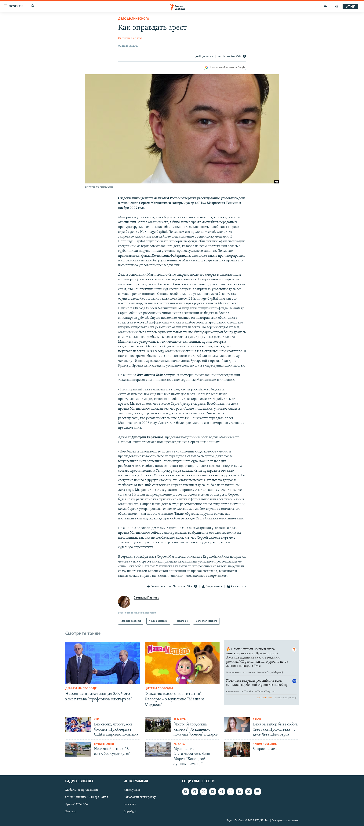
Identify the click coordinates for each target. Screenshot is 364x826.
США (96, 719)
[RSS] (239, 791)
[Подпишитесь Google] (185, 791)
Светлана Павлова (130, 38)
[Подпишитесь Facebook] (194, 791)
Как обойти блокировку (140, 797)
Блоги (257, 719)
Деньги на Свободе (81, 688)
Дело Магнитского (133, 19)
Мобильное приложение (82, 789)
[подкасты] (337, 6)
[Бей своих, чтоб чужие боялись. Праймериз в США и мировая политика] (78, 724)
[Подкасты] (248, 791)
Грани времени (104, 744)
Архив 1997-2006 (76, 804)
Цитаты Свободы (159, 688)
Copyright (130, 811)
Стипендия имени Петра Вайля (86, 797)
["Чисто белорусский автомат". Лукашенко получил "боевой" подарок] (158, 724)
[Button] (204, 56)
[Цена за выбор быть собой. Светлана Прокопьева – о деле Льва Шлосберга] (237, 724)
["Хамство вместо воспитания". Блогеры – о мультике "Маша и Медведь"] (182, 663)
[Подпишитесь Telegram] (221, 791)
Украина (179, 744)
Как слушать (132, 789)
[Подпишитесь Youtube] (212, 791)
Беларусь (179, 719)
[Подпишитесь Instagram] (230, 791)
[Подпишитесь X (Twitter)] (203, 791)
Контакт (70, 811)
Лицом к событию (265, 744)
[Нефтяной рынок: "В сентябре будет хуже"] (78, 749)
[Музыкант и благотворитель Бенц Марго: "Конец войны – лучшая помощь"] (158, 749)
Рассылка (130, 804)
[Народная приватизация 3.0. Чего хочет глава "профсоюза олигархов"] (102, 663)
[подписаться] (257, 791)
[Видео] (325, 6)
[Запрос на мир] (237, 749)
